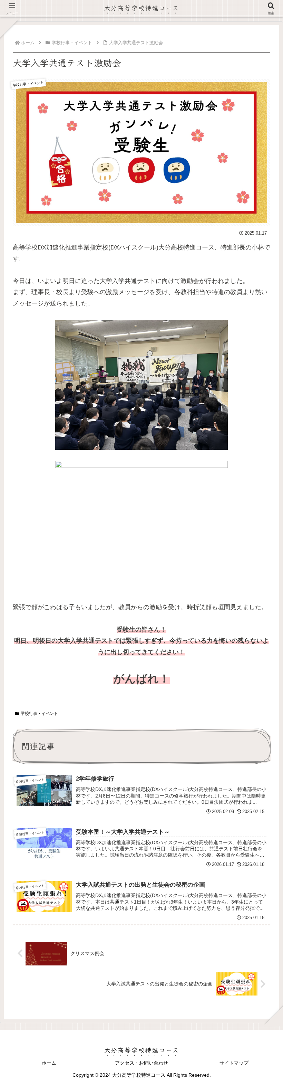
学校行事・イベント (39, 713)
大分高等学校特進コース (141, 7)
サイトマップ (233, 1063)
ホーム (49, 1063)
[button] (260, 967)
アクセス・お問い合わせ (141, 1063)
